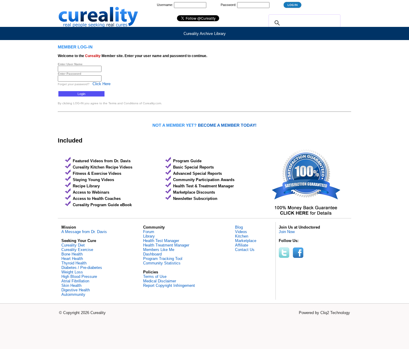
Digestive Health (75, 290)
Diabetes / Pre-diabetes (81, 267)
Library (149, 236)
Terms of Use (154, 276)
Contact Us (245, 249)
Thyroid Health (74, 263)
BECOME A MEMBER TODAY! (227, 125)
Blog (239, 227)
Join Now (287, 231)
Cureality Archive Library (205, 33)
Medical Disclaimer (159, 281)
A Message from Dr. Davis (84, 231)
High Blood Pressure (79, 276)
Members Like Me (158, 249)
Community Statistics (162, 263)
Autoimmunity (73, 294)
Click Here (101, 84)
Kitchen (241, 236)
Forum (148, 231)
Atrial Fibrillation (75, 281)
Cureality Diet (73, 245)
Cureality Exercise (77, 249)
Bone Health (72, 254)
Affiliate (241, 245)
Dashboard (152, 254)
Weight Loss (72, 272)
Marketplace (245, 240)
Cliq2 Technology (335, 312)
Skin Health (71, 285)
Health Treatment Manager (166, 245)
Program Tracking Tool (162, 258)
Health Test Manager (161, 240)
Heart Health (72, 258)
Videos (241, 231)
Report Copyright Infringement (169, 285)
